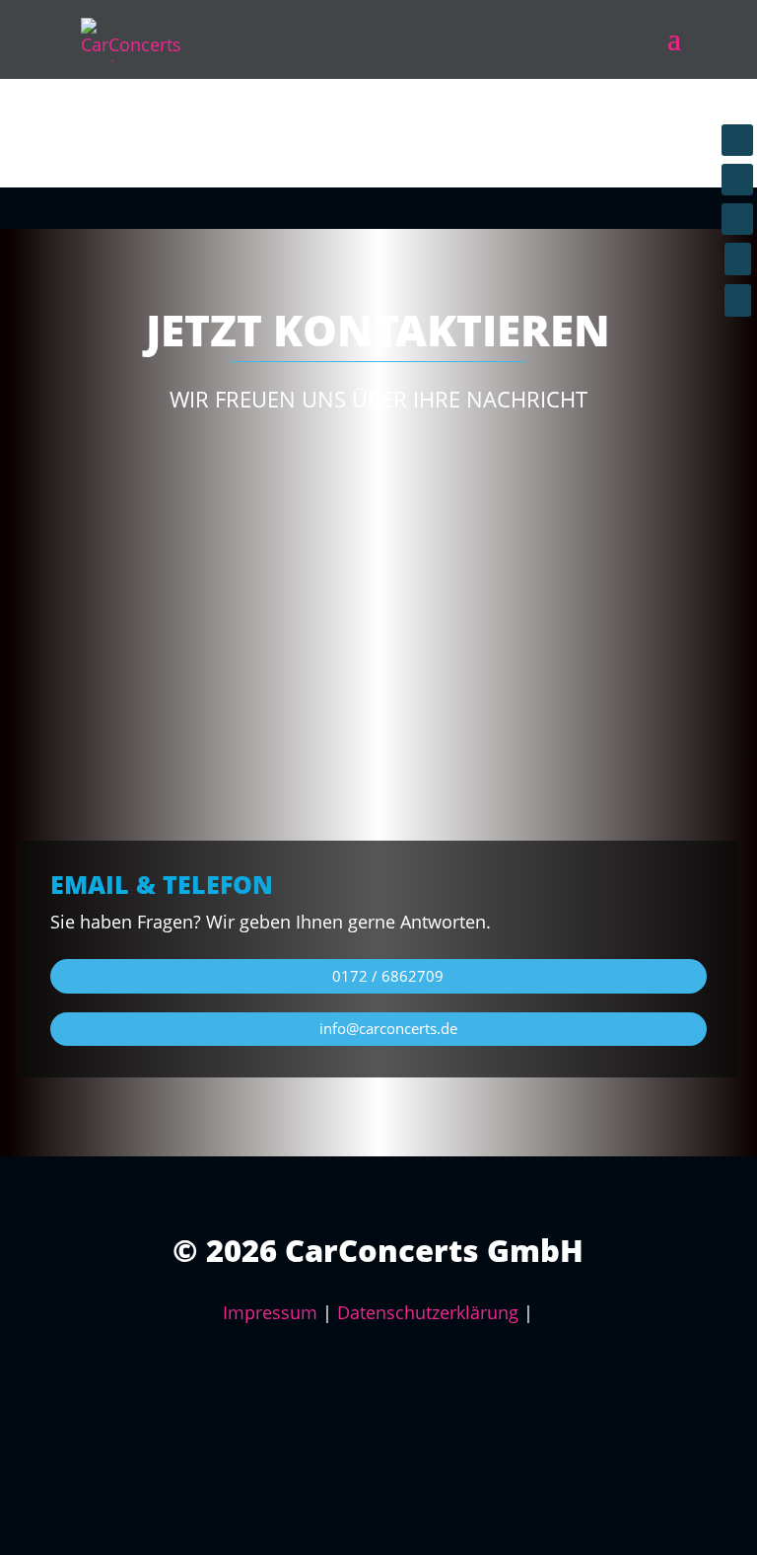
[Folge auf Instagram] (737, 179)
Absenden (651, 759)
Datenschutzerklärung (427, 1312)
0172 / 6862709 (388, 976)
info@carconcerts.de (388, 1028)
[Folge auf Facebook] (737, 140)
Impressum (270, 1312)
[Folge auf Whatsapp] (737, 219)
